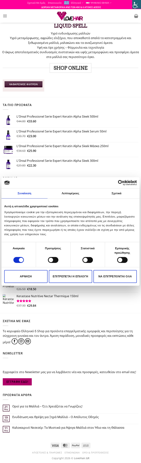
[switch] (53, 260)
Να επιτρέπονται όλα (115, 276)
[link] (136, 4)
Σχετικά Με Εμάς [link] (36, 2)
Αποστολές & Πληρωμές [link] (47, 452)
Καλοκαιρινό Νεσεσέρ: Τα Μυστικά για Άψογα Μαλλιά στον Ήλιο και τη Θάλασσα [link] (68, 427)
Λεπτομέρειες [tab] (70, 193)
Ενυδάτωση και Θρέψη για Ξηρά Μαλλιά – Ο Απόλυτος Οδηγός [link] (55, 417)
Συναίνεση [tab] (24, 193)
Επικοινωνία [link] (55, 2)
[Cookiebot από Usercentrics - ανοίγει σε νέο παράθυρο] (121, 182)
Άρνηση (26, 276)
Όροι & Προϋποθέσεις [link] (95, 452)
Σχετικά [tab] (117, 193)
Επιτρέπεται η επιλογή (70, 276)
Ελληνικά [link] (76, 2)
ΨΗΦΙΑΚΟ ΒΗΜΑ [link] (100, 2)
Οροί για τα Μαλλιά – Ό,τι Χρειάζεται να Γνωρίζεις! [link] (47, 406)
